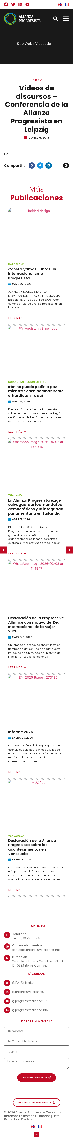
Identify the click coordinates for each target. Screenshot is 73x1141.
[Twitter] (13, 4)
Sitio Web (24, 44)
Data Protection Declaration (32, 1117)
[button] (55, 19)
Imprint (44, 1116)
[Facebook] (6, 4)
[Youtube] (27, 4)
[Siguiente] (65, 165)
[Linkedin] (20, 4)
